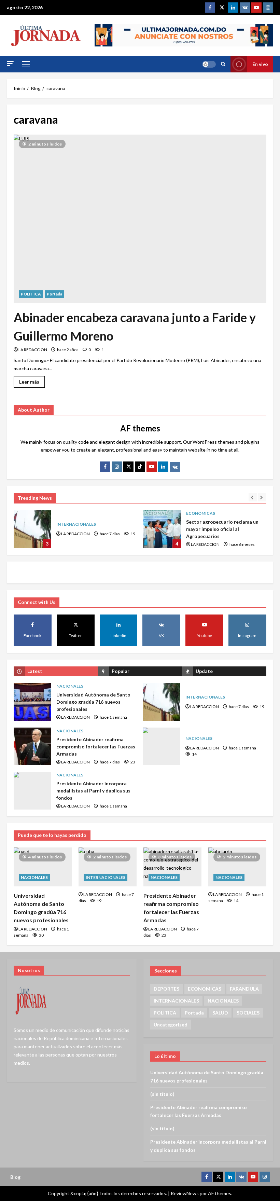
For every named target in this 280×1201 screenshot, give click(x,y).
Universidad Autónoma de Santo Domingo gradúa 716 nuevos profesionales (32, 702)
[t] (128, 466)
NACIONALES (69, 686)
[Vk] (175, 467)
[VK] (245, 7)
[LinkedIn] (163, 466)
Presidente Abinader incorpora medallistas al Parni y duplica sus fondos (32, 791)
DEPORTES (166, 989)
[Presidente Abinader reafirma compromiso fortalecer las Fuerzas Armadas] (172, 866)
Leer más (32, 380)
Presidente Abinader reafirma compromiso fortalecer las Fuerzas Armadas (32, 746)
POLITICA (31, 293)
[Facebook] (210, 7)
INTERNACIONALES (76, 524)
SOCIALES (248, 1013)
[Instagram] (268, 7)
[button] (10, 63)
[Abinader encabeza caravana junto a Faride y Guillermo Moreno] (140, 219)
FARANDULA (244, 989)
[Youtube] (256, 7)
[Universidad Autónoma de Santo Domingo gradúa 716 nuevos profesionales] (43, 866)
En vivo (260, 64)
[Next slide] (262, 497)
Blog (15, 1177)
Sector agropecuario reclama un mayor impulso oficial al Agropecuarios (162, 529)
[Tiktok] (140, 466)
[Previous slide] (253, 497)
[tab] (56, 671)
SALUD (220, 1013)
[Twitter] (221, 7)
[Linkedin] (233, 7)
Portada (54, 293)
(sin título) (162, 1094)
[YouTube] (151, 466)
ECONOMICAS (200, 513)
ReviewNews (185, 1193)
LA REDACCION (32, 349)
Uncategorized (170, 1024)
